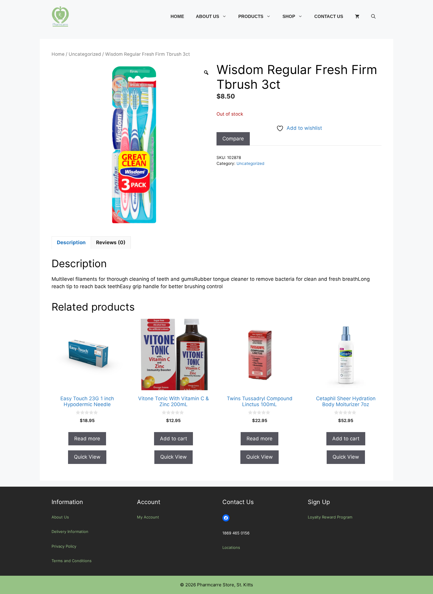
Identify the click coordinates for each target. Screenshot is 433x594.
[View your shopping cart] (357, 16)
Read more (87, 439)
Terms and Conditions (72, 560)
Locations (231, 547)
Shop (288, 16)
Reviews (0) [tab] (110, 242)
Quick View (87, 457)
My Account (148, 517)
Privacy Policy (64, 546)
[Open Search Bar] (373, 16)
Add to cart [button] (173, 439)
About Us (207, 16)
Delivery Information (70, 531)
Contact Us (328, 16)
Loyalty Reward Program (330, 517)
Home (177, 16)
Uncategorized (85, 54)
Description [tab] (71, 242)
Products (250, 16)
